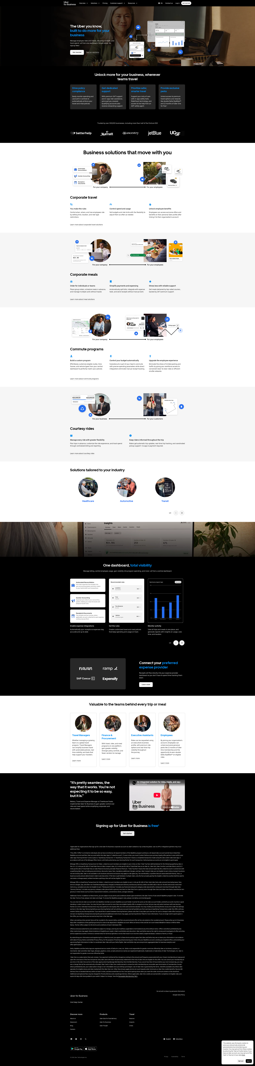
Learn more (146, 684)
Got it (249, 1061)
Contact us (169, 3)
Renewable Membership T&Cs (127, 976)
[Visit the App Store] (90, 1049)
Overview (82, 3)
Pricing (105, 3)
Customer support (116, 3)
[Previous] (175, 642)
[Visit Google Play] (77, 1049)
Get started (186, 3)
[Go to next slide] (181, 513)
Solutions (94, 3)
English (168, 1039)
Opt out (240, 1061)
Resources (131, 3)
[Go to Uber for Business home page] (70, 3)
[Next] (181, 642)
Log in (178, 3)
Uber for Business (79, 995)
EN (162, 3)
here (243, 1055)
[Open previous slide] (175, 513)
